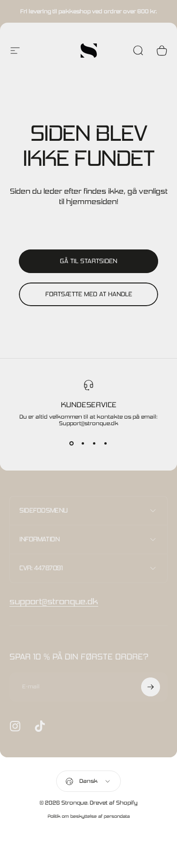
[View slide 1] (71, 443)
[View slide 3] (94, 443)
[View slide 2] (83, 443)
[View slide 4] (105, 443)
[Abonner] (150, 686)
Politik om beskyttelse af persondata (89, 816)
